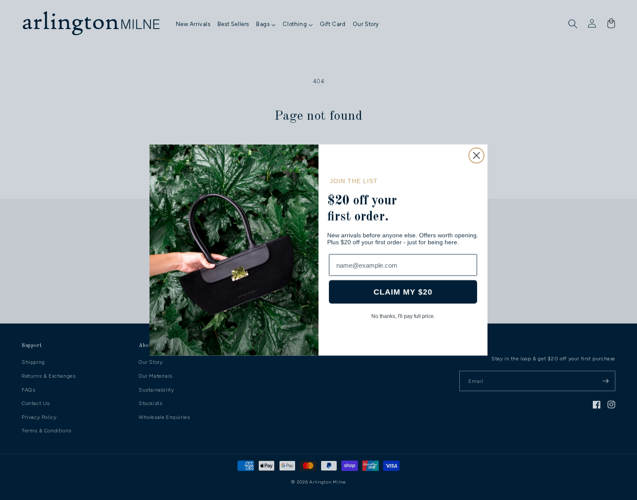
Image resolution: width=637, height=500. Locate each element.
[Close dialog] (476, 155)
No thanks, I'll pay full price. (403, 316)
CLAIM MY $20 (403, 292)
